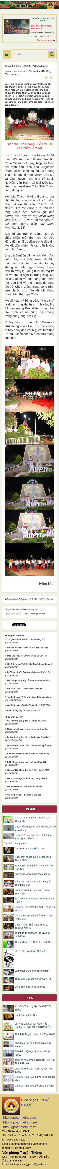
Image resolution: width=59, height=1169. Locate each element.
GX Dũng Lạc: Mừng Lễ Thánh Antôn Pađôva (28, 680)
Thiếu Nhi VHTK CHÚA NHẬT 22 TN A (34, 943)
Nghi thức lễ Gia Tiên (26, 1015)
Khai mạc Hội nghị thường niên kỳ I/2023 (33, 1044)
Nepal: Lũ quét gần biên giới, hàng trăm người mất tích (33, 836)
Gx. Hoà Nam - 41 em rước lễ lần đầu (24, 786)
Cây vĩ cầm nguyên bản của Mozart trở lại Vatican (35, 828)
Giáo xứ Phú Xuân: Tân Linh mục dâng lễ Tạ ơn (29, 745)
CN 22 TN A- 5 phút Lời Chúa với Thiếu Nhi (32, 819)
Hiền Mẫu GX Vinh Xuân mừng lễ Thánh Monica (33, 883)
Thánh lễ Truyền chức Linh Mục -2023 (35, 1034)
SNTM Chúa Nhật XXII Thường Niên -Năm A (35, 900)
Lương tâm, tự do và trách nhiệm (32, 970)
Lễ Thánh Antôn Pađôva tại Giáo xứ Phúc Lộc (28, 672)
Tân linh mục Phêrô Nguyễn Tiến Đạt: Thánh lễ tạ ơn (35, 1061)
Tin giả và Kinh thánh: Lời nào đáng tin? (26, 639)
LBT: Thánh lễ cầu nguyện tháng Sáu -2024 (27, 761)
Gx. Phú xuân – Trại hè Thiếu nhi (22, 705)
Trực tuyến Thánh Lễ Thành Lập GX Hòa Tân (34, 867)
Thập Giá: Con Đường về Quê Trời (33, 978)
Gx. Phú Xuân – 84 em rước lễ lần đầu (25, 688)
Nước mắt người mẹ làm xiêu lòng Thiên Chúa (33, 858)
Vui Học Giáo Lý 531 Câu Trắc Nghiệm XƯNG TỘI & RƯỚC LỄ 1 (33, 1025)
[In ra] (46, 77)
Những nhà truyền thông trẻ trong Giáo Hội (27, 728)
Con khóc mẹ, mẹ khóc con (29, 848)
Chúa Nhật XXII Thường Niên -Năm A (41, 27)
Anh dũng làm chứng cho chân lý (32, 874)
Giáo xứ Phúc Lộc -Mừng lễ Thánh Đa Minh (35, 1078)
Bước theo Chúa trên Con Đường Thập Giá (32, 891)
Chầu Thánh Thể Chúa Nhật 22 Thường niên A (32, 926)
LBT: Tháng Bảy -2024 (17, 710)
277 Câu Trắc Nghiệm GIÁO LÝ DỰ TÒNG (33, 1008)
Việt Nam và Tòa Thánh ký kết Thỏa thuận (34, 1070)
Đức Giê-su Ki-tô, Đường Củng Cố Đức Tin (27, 655)
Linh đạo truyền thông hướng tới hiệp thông (28, 753)
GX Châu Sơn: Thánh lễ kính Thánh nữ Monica (34, 917)
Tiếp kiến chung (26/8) (15, 843)
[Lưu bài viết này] (52, 77)
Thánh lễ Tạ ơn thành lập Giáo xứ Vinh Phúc (32, 934)
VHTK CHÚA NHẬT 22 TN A (30, 951)
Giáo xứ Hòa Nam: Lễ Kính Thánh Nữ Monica (35, 908)
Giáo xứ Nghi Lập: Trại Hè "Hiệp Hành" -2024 (28, 770)
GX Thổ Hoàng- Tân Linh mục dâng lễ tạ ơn (27, 778)
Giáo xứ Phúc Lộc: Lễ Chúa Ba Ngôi (34, 1085)
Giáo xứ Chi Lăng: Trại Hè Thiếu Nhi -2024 (27, 720)
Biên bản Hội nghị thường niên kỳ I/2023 (33, 1053)
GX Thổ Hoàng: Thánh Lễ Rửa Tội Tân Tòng (27, 647)
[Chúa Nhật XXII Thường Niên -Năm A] (16, 26)
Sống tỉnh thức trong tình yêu (30, 986)
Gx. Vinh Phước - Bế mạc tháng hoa (24, 794)
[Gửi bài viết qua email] (41, 77)
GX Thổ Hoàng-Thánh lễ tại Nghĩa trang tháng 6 (29, 664)
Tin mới (29, 809)
